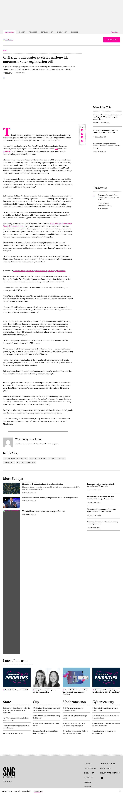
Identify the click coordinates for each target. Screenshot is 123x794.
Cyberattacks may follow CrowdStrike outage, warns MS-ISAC (108, 197)
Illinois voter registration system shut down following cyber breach (39, 270)
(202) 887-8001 (105, 768)
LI (108, 777)
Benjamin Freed (30, 493)
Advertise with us (107, 764)
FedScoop (33, 32)
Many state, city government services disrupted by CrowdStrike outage (106, 145)
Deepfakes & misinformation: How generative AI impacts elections (75, 692)
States (51, 459)
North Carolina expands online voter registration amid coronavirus (101, 510)
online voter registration (15, 459)
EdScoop (74, 32)
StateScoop (9, 32)
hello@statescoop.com (110, 773)
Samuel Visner (95, 528)
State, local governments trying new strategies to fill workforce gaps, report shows (107, 117)
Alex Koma (8, 72)
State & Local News (37, 459)
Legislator (9, 463)
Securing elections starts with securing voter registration (102, 523)
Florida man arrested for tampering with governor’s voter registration (50, 497)
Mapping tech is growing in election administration (42, 484)
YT (115, 777)
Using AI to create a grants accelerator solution (44, 691)
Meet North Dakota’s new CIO (17, 690)
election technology (26, 463)
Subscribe (112, 40)
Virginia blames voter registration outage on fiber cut (43, 511)
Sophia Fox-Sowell (102, 123)
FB (101, 777)
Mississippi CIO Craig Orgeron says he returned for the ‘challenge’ (106, 691)
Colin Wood (104, 203)
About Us (7, 781)
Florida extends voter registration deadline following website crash (100, 497)
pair (56, 148)
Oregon (61, 459)
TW (105, 777)
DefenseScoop (47, 32)
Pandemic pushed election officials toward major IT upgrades (101, 485)
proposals (7, 151)
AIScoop (21, 32)
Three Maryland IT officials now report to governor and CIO (105, 131)
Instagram (112, 777)
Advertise (114, 32)
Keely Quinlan (100, 136)
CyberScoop (62, 32)
